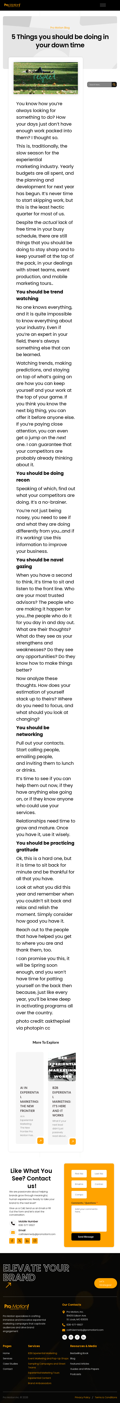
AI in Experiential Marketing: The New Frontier (29, 1099)
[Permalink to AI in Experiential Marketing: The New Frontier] (30, 1066)
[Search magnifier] (114, 84)
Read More (40, 1141)
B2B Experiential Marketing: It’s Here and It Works (61, 1102)
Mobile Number (28, 1221)
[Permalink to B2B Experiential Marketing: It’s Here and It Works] (62, 1066)
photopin (34, 1028)
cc (47, 1028)
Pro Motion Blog (60, 27)
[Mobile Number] (13, 1223)
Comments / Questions (84, 1202)
